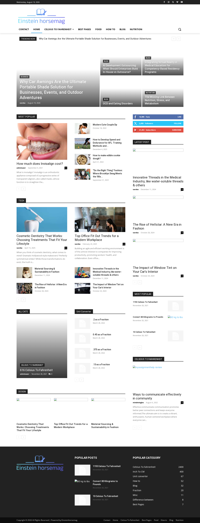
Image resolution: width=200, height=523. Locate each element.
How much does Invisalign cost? (40, 164)
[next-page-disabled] (140, 428)
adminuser (21, 168)
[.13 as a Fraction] (82, 368)
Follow (177, 123)
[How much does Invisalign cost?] (42, 141)
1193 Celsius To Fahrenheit (145, 302)
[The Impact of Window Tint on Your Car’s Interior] (82, 288)
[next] (179, 39)
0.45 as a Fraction (102, 334)
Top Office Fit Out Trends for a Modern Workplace (97, 238)
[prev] (174, 39)
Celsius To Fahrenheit (32, 365)
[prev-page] (18, 189)
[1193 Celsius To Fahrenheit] (175, 306)
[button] (179, 29)
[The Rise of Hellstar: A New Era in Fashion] (24, 288)
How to (164, 520)
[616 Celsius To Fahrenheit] (42, 348)
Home (115, 520)
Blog (106, 61)
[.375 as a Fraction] (82, 353)
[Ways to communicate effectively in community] (158, 378)
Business (24, 77)
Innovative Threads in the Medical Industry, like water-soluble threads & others (107, 271)
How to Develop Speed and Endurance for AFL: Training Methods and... (107, 142)
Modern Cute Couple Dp (105, 124)
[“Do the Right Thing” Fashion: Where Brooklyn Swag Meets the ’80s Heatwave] (82, 174)
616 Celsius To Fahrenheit (36, 370)
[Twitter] (173, 2)
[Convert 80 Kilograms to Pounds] (175, 320)
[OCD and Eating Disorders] (121, 91)
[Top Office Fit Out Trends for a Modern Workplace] (100, 219)
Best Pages (147, 520)
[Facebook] (164, 2)
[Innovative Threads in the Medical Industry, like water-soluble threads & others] (82, 272)
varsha (19, 248)
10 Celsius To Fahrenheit (144, 332)
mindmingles (138, 402)
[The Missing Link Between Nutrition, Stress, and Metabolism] (162, 91)
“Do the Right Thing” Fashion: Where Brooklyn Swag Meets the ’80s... (108, 173)
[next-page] (23, 189)
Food (156, 520)
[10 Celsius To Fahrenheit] (175, 335)
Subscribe (176, 130)
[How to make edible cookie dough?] (82, 159)
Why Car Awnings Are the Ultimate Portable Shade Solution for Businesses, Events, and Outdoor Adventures (95, 38)
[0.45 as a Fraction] (82, 338)
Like (179, 117)
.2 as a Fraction (101, 319)
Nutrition (150, 93)
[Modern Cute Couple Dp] (82, 128)
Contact (107, 520)
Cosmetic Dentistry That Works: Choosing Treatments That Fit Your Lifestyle (42, 240)
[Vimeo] (177, 2)
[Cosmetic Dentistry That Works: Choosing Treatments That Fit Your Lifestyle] (42, 219)
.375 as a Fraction (102, 349)
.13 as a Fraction (101, 364)
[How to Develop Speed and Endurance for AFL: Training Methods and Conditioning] (82, 143)
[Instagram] (168, 2)
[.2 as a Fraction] (82, 323)
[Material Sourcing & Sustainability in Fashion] (24, 272)
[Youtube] (181, 2)
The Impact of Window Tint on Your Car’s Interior (155, 270)
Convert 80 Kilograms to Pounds (148, 317)
